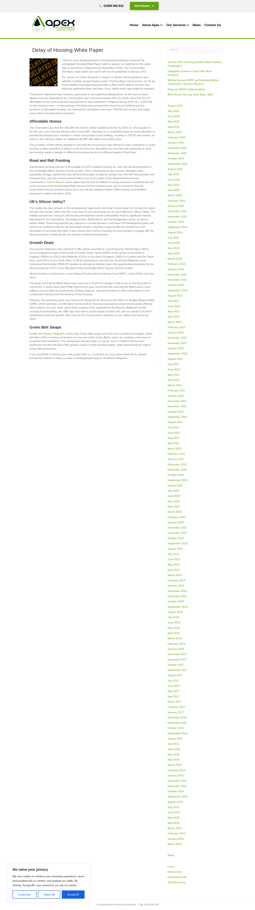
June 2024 (174, 242)
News (197, 25)
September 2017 (177, 669)
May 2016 (173, 754)
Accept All (73, 894)
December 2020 (177, 464)
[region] (48, 883)
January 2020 (176, 522)
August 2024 (175, 232)
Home (134, 25)
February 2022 (176, 390)
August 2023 (175, 295)
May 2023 (173, 311)
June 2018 (174, 622)
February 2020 (176, 517)
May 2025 (173, 184)
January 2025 (176, 205)
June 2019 (174, 559)
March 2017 (175, 701)
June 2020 (174, 495)
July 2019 (173, 554)
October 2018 (176, 601)
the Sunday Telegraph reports (56, 333)
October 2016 (176, 727)
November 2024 (177, 216)
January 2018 (176, 648)
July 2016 (173, 743)
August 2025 (175, 169)
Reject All (49, 894)
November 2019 (177, 532)
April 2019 (174, 569)
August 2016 (175, 738)
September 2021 (177, 416)
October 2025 (176, 158)
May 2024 (173, 248)
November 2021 (177, 406)
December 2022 (177, 337)
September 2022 (177, 353)
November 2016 (177, 722)
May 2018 (173, 627)
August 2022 (175, 358)
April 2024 (174, 253)
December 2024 (177, 211)
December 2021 (177, 401)
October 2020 (176, 474)
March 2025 (175, 195)
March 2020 (175, 511)
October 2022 (176, 348)
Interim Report (55, 182)
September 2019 (177, 543)
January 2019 (176, 585)
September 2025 (177, 163)
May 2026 (173, 121)
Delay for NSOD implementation (186, 89)
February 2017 (176, 706)
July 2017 (173, 680)
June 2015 (174, 812)
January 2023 (176, 332)
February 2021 (176, 453)
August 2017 (175, 675)
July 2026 (173, 111)
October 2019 (176, 538)
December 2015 (177, 780)
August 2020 (175, 485)
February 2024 (176, 263)
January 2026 (176, 142)
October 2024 (176, 221)
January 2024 (176, 269)
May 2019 (173, 564)
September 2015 (177, 796)
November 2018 (177, 596)
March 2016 (175, 764)
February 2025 (176, 200)
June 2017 (174, 685)
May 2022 (173, 374)
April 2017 (174, 696)
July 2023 (173, 300)
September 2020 (177, 480)
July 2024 (173, 237)
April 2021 (174, 443)
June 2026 (174, 116)
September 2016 (177, 733)
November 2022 (177, 343)
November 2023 (177, 279)
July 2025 (173, 174)
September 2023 (177, 290)
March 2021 (175, 448)
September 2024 (177, 226)
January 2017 (176, 712)
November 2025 (177, 153)
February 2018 (176, 643)
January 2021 (176, 459)
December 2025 (177, 147)
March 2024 (175, 258)
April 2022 (174, 379)
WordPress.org (176, 882)
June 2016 (174, 749)
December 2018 (177, 590)
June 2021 (174, 432)
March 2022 (175, 385)
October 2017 (176, 664)
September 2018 (177, 606)
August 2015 (175, 801)
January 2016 (176, 775)
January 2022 (176, 395)
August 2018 (175, 612)
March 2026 (175, 132)
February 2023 (176, 327)
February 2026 (176, 137)
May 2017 (173, 691)
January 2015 (176, 838)
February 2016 (176, 770)
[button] (144, 6)
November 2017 (177, 659)
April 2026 (174, 126)
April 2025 (174, 190)
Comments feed (177, 877)
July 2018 (173, 617)
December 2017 (177, 654)
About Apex (150, 25)
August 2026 (175, 105)
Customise (24, 894)
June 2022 (174, 369)
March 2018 (175, 638)
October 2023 (176, 284)
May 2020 (173, 501)
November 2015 (177, 786)
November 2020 (177, 469)
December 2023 (177, 274)
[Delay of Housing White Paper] (43, 72)
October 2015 (176, 791)
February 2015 (176, 833)
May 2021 (173, 437)
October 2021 (176, 411)
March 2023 (175, 322)
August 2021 (175, 422)
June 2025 (174, 179)
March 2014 (175, 844)
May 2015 (173, 817)
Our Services (176, 25)
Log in (171, 866)
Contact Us (212, 25)
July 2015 (173, 807)
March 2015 (175, 828)
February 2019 (176, 580)
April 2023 (174, 316)
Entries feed (175, 871)
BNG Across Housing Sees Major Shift (190, 94)
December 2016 (177, 717)
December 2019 (177, 527)
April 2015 (174, 822)
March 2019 (175, 575)
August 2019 (175, 548)
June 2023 (174, 306)
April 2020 (174, 506)
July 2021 (173, 427)
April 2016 (174, 759)
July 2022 (173, 364)
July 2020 (173, 490)
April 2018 (174, 633)
